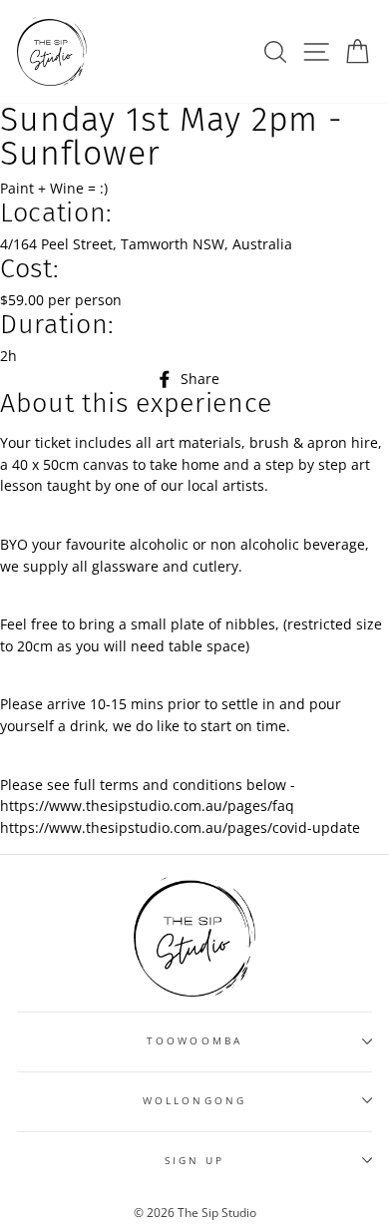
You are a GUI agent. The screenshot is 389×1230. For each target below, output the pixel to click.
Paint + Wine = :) (54, 188)
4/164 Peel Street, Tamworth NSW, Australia (146, 243)
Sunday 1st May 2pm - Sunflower (171, 137)
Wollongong (194, 1100)
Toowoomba (194, 1040)
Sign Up (194, 1160)
